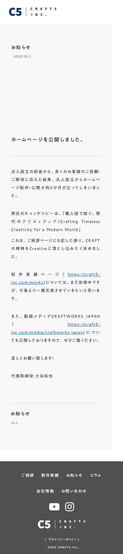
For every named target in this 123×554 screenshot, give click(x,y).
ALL (15, 423)
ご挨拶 (27, 476)
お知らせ (21, 413)
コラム (96, 476)
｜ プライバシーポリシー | (61, 539)
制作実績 (50, 476)
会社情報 (45, 491)
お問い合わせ (73, 491)
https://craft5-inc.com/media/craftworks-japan (55, 328)
